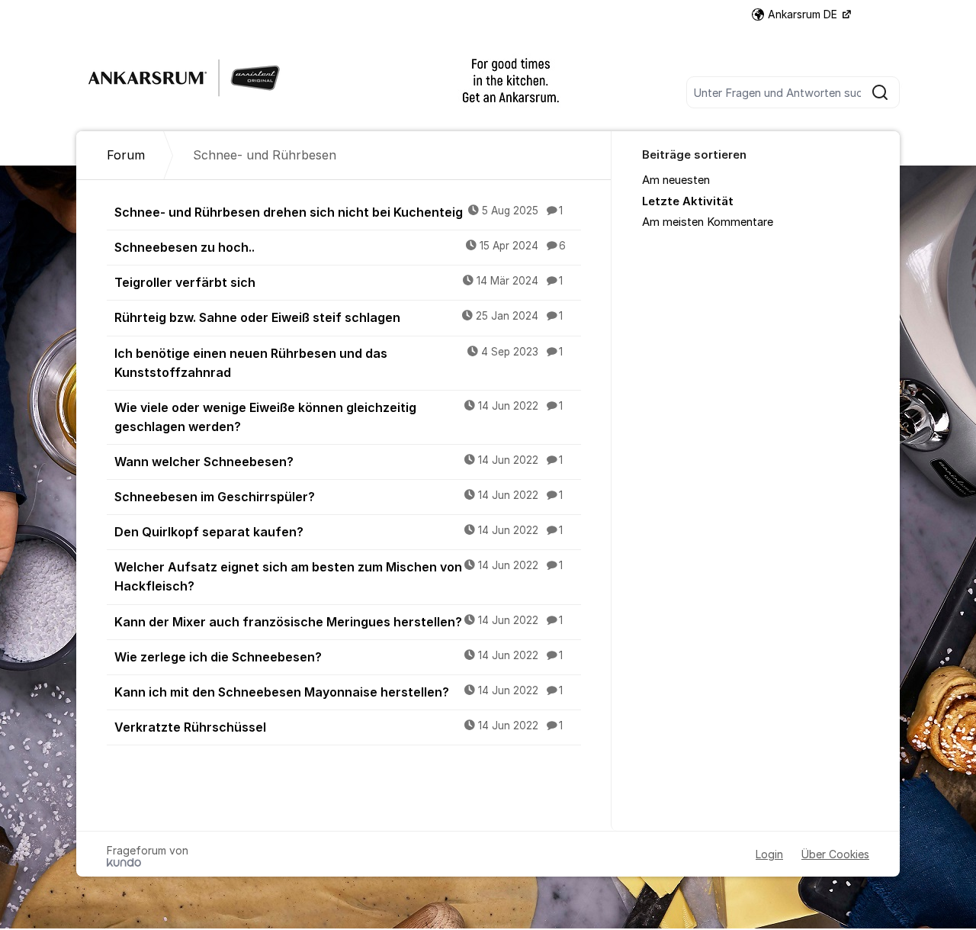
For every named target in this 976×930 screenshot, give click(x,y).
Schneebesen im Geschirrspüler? (338, 496)
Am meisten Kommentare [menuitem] (707, 222)
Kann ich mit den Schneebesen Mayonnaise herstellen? (338, 692)
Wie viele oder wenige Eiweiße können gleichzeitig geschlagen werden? (338, 417)
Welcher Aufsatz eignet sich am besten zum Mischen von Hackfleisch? (338, 576)
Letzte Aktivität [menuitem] (688, 201)
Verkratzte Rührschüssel (338, 727)
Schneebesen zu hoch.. (340, 247)
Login (769, 854)
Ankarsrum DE (804, 14)
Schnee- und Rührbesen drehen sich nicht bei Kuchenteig (338, 212)
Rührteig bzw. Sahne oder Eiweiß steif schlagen (338, 317)
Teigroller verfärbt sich (338, 282)
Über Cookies (835, 854)
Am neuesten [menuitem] (676, 180)
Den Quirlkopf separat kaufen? (338, 531)
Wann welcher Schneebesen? (338, 461)
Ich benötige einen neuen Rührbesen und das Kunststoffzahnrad (338, 363)
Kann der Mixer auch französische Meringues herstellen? (338, 621)
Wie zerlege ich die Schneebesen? (338, 657)
